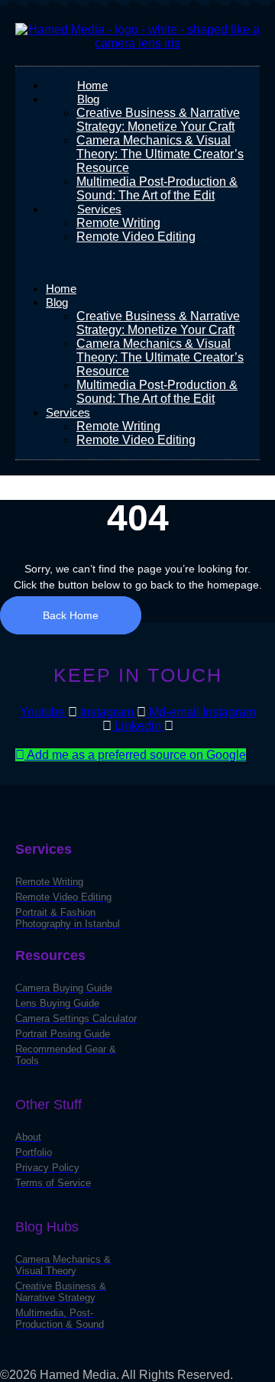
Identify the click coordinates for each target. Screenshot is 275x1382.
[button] (137, 263)
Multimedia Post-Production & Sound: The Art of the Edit (157, 188)
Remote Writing (118, 222)
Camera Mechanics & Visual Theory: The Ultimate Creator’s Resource (160, 154)
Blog (88, 98)
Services (99, 209)
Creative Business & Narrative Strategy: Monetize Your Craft (158, 119)
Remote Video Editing (136, 236)
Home (61, 288)
